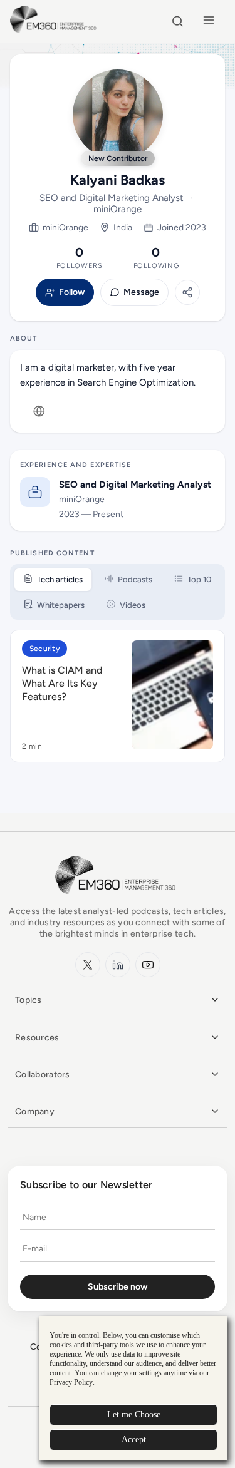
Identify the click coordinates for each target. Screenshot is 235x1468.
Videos (132, 605)
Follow (72, 292)
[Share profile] (187, 292)
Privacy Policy (71, 1382)
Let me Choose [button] (133, 1414)
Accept (134, 1439)
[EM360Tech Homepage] (117, 900)
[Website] (39, 411)
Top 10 (199, 579)
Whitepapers (61, 605)
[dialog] (133, 1388)
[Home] (55, 31)
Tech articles (60, 579)
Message (141, 292)
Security (44, 648)
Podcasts (135, 579)
